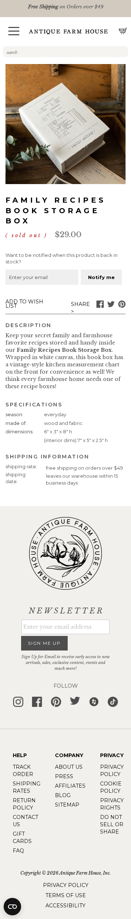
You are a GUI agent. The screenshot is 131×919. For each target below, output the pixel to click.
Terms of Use (65, 895)
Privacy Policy (65, 885)
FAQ (18, 850)
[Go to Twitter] (111, 306)
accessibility (65, 905)
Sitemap (67, 804)
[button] (14, 31)
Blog (63, 795)
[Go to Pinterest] (122, 306)
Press (64, 776)
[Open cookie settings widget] (12, 906)
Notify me (101, 277)
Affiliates (70, 786)
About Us (69, 767)
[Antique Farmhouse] (68, 31)
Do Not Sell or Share (111, 824)
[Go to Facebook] (100, 306)
